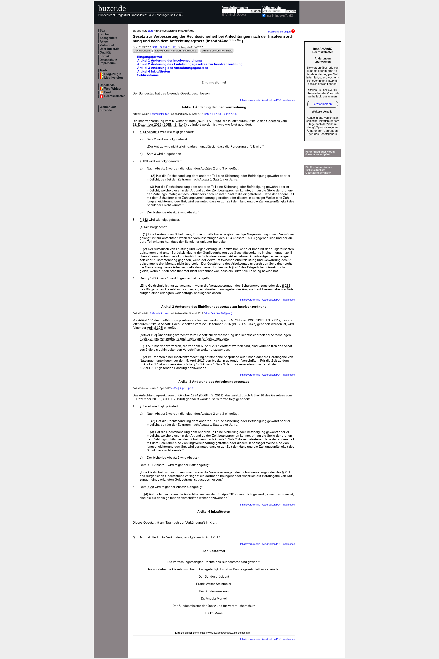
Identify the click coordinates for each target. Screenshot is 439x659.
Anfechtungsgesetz (153, 395)
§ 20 (190, 388)
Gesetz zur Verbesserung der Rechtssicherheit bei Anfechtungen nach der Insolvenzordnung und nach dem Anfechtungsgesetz (215, 336)
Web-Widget (112, 88)
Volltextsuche (271, 7)
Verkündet (107, 45)
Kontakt (105, 56)
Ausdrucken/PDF (271, 100)
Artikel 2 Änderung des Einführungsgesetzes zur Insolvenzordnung (190, 64)
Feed (107, 92)
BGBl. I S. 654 (159, 47)
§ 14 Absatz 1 (149, 132)
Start (103, 30)
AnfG (174, 388)
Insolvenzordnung (151, 121)
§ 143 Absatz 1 (158, 278)
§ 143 (234, 114)
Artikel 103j (155, 327)
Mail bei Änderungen (279, 31)
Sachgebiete (108, 38)
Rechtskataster (114, 96)
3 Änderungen (142, 50)
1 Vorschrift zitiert (159, 114)
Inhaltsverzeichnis (250, 100)
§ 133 (219, 114)
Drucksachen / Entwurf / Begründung (175, 50)
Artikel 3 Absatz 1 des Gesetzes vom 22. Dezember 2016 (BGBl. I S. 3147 (201, 324)
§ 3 (179, 388)
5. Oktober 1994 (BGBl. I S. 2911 (255, 320)
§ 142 (227, 114)
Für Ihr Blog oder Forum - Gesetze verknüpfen (320, 153)
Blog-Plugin (112, 74)
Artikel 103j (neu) (222, 313)
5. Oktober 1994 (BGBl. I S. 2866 (196, 121)
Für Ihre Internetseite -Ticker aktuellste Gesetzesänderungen (318, 170)
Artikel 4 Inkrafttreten (153, 71)
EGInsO (208, 313)
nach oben (289, 100)
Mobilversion (113, 77)
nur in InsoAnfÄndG (280, 15)
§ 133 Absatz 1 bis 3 (240, 238)
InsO (206, 114)
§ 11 (184, 388)
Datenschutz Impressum (108, 61)
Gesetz (241, 14)
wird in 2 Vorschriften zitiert (217, 50)
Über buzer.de (109, 49)
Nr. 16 (172, 47)
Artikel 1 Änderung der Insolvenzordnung (169, 60)
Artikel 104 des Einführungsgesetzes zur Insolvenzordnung (180, 320)
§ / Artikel (228, 14)
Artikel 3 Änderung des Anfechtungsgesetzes (172, 68)
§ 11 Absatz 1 (157, 465)
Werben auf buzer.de (108, 108)
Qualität (105, 52)
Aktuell (105, 41)
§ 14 (212, 114)
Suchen (105, 34)
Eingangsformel (149, 57)
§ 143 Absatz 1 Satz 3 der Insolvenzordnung (225, 364)
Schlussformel (148, 75)
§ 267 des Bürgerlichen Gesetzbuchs (258, 267)
